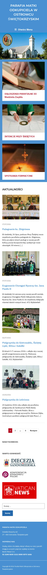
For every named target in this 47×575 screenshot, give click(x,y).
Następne (33, 431)
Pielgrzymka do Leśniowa (15, 399)
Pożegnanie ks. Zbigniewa (16, 229)
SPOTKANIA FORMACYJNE (19, 175)
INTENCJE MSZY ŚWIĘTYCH (20, 136)
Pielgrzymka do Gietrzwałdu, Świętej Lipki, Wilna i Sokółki (21, 344)
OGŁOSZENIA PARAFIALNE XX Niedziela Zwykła (21, 95)
